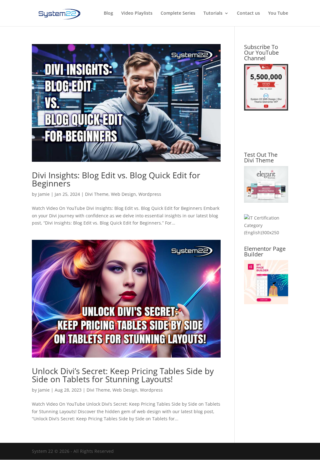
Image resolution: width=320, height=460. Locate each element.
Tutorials (212, 13)
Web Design (123, 194)
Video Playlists (136, 13)
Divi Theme (96, 194)
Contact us (248, 13)
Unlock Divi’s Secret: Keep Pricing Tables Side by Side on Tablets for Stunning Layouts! (123, 375)
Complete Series (178, 13)
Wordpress (149, 194)
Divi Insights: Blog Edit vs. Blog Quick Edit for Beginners (116, 179)
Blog (108, 13)
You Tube (278, 13)
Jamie (44, 194)
